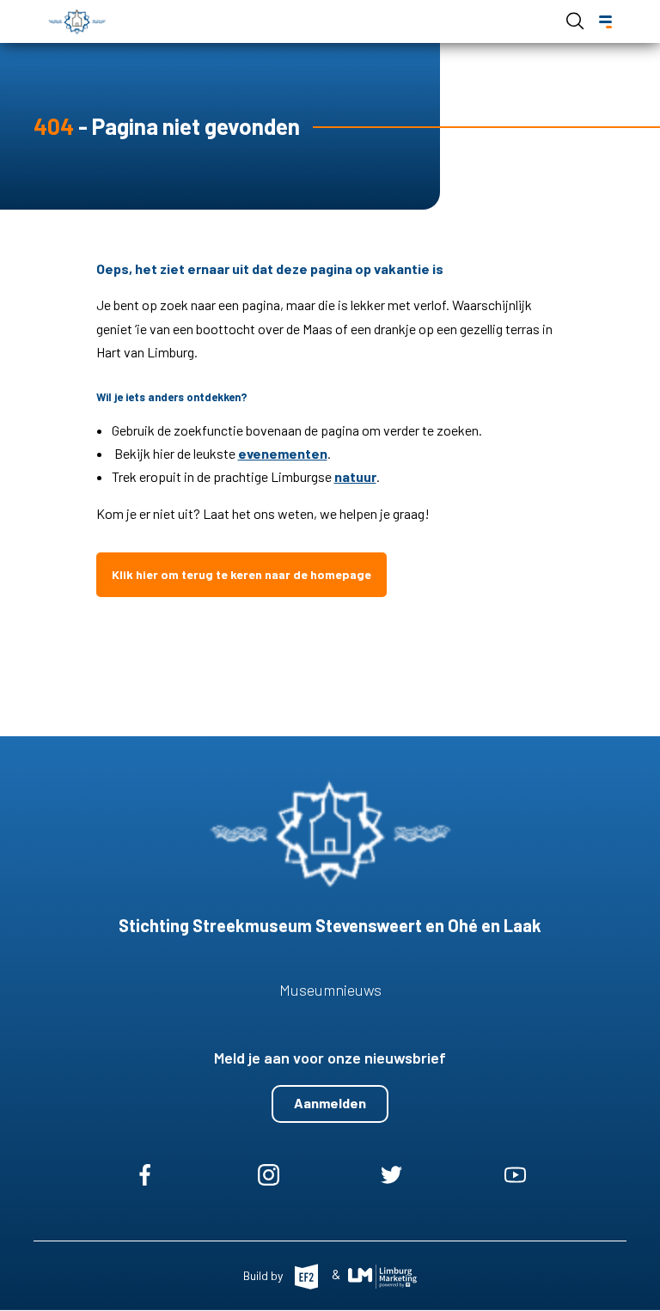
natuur (355, 476)
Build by (264, 1274)
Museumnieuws (330, 989)
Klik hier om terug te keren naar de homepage (241, 574)
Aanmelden (330, 1103)
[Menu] (605, 22)
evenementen (282, 453)
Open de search (575, 20)
